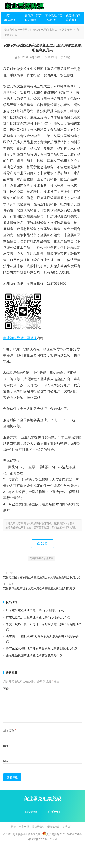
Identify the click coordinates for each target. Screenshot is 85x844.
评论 (6, 688)
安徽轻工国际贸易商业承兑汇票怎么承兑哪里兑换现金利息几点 (42, 577)
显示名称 (9, 730)
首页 (7, 15)
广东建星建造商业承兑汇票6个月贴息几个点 (35, 610)
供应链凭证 (73, 15)
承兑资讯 (9, 19)
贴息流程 (30, 19)
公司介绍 (51, 19)
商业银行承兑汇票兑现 (20, 338)
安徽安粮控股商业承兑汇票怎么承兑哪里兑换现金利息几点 (39, 588)
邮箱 (6, 745)
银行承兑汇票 (33, 15)
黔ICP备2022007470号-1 (43, 839)
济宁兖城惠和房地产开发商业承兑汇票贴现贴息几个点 (41, 648)
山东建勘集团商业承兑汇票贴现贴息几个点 (34, 655)
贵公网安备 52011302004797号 (64, 834)
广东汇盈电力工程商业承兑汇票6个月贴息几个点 (38, 617)
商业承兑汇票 (53, 15)
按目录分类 (38, 826)
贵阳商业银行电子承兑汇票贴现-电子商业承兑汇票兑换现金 (38, 29)
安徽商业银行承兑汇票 (41, 558)
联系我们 (71, 19)
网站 (6, 760)
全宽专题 (24, 826)
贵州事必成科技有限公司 (26, 834)
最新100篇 (53, 826)
